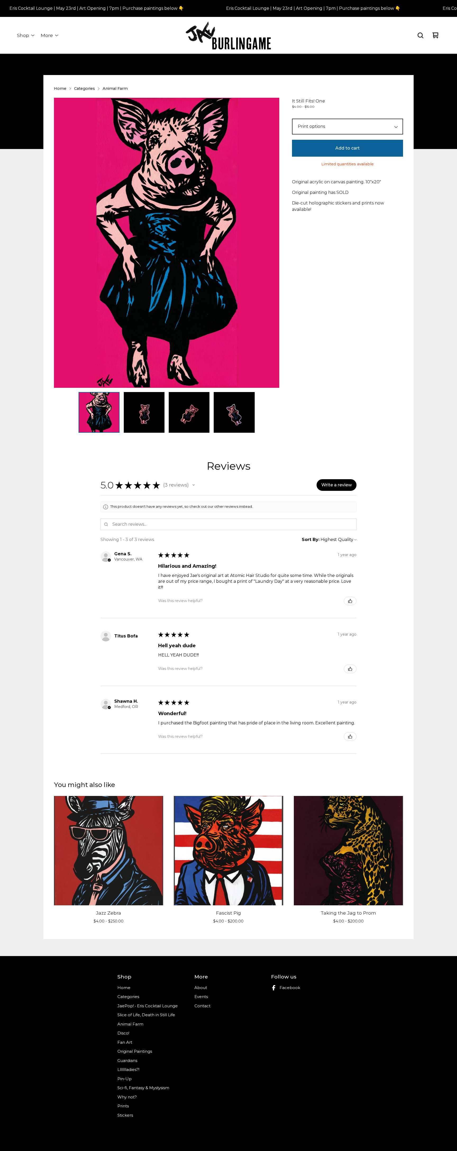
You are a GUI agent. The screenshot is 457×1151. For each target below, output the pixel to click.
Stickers (125, 1115)
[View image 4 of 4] (234, 412)
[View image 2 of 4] (144, 412)
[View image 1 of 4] (99, 412)
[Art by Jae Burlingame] (228, 35)
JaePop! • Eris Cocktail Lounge (147, 1005)
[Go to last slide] (61, 242)
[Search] (420, 35)
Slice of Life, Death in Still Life (146, 1014)
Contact (202, 1005)
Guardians (127, 1060)
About (200, 987)
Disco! (123, 1033)
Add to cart (347, 148)
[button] (193, 485)
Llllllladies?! (128, 1069)
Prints (123, 1105)
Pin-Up (124, 1078)
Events (201, 996)
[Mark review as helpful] (350, 601)
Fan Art (124, 1042)
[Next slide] (272, 242)
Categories (84, 88)
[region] (228, 8)
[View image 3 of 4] (189, 412)
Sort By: (310, 539)
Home (60, 88)
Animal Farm (115, 88)
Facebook (290, 987)
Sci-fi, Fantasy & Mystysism (143, 1087)
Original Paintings (134, 1051)
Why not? (127, 1096)
